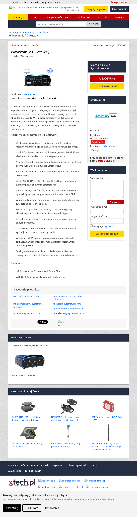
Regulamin (57, 465)
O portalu (13, 465)
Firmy (36, 17)
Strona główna (16, 32)
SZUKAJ (95, 24)
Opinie (34, 465)
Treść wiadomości (99, 178)
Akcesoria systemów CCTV (26, 313)
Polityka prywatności (76, 465)
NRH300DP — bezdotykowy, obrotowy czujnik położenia (65, 419)
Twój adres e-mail (100, 206)
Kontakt (45, 465)
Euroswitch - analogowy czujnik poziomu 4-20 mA (67, 445)
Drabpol (95, 130)
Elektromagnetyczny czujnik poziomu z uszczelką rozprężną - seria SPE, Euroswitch (108, 446)
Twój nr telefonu (99, 216)
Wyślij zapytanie (97, 9)
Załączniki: (95, 201)
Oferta (24, 465)
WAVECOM (29, 94)
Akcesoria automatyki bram (67, 303)
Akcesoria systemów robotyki (28, 296)
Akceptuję (103, 226)
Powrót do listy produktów (25, 45)
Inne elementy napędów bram (68, 308)
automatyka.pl (106, 160)
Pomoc (94, 465)
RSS (60, 325)
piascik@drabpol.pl (107, 145)
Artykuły (102, 17)
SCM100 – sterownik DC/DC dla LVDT (107, 419)
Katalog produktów (36, 32)
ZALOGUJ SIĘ (119, 9)
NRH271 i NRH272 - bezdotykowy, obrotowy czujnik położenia (27, 419)
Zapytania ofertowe (57, 17)
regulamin (109, 226)
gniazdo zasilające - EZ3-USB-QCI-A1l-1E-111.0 (28, 445)
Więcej (119, 17)
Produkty (17, 17)
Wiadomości (83, 17)
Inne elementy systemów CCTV (68, 313)
